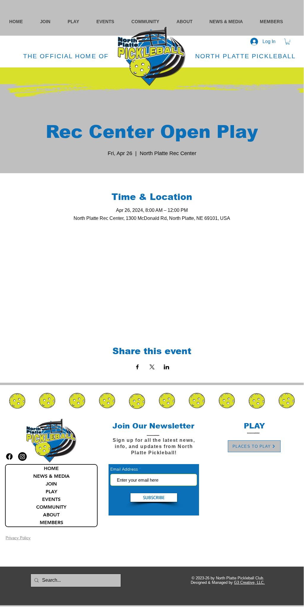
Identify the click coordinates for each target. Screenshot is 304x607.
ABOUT (51, 515)
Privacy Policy (18, 538)
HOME (51, 468)
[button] (151, 22)
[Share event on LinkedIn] (166, 367)
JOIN (51, 484)
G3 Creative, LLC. (249, 582)
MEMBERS (51, 522)
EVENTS (51, 499)
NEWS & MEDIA (51, 476)
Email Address (124, 469)
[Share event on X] (152, 367)
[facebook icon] (9, 456)
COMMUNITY (51, 507)
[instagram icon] (22, 456)
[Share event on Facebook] (137, 367)
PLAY (51, 491)
